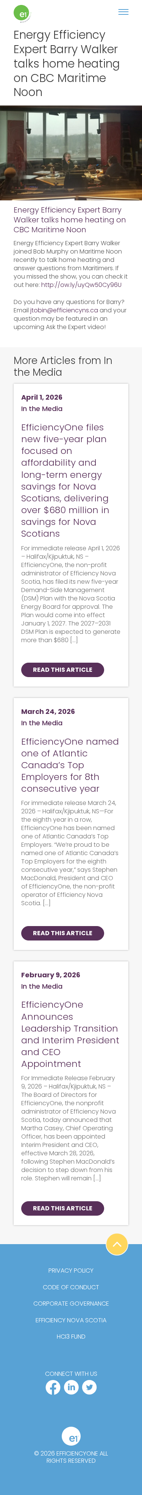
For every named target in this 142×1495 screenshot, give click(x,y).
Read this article (62, 669)
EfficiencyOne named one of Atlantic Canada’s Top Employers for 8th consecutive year (70, 765)
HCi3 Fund (71, 1337)
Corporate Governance (71, 1304)
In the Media (41, 408)
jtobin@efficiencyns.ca (64, 310)
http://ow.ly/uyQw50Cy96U (81, 284)
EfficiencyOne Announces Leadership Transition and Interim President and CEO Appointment (70, 1034)
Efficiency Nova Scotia (71, 1320)
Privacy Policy (71, 1270)
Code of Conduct (71, 1287)
